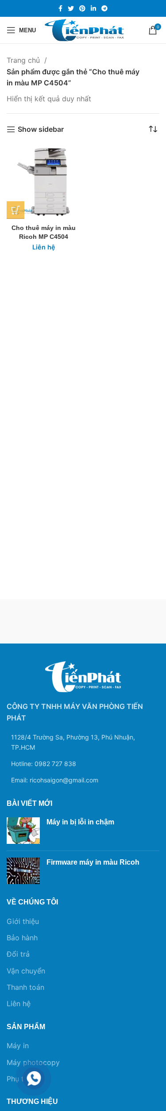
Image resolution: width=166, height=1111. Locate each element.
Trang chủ (24, 60)
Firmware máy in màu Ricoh (92, 862)
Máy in (18, 1045)
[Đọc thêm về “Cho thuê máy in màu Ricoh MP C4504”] (15, 210)
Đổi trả (18, 954)
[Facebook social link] (60, 8)
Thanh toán (25, 987)
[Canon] (121, 621)
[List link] (83, 764)
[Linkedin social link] (93, 8)
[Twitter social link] (71, 8)
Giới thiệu (23, 921)
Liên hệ (19, 1003)
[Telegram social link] (104, 8)
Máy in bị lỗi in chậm (80, 822)
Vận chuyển (26, 970)
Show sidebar (41, 129)
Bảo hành (22, 937)
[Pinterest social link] (82, 8)
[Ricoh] (45, 621)
